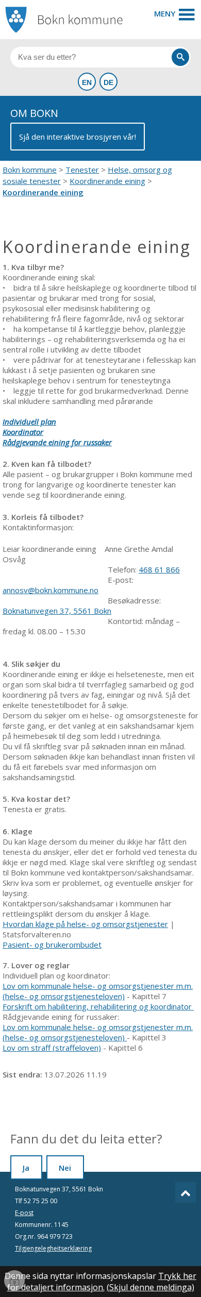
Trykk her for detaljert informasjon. (102, 1281)
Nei (65, 1168)
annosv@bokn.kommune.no (50, 590)
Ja (26, 1168)
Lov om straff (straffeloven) (52, 1047)
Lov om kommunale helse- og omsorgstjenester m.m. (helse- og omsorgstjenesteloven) (98, 991)
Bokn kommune (30, 169)
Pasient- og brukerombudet (52, 944)
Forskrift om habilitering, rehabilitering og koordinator (98, 1006)
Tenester (82, 169)
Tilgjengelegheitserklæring (53, 1248)
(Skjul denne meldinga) (150, 1287)
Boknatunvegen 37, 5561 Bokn (57, 610)
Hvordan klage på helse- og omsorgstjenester (85, 924)
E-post (24, 1212)
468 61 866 (159, 569)
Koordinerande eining (107, 181)
